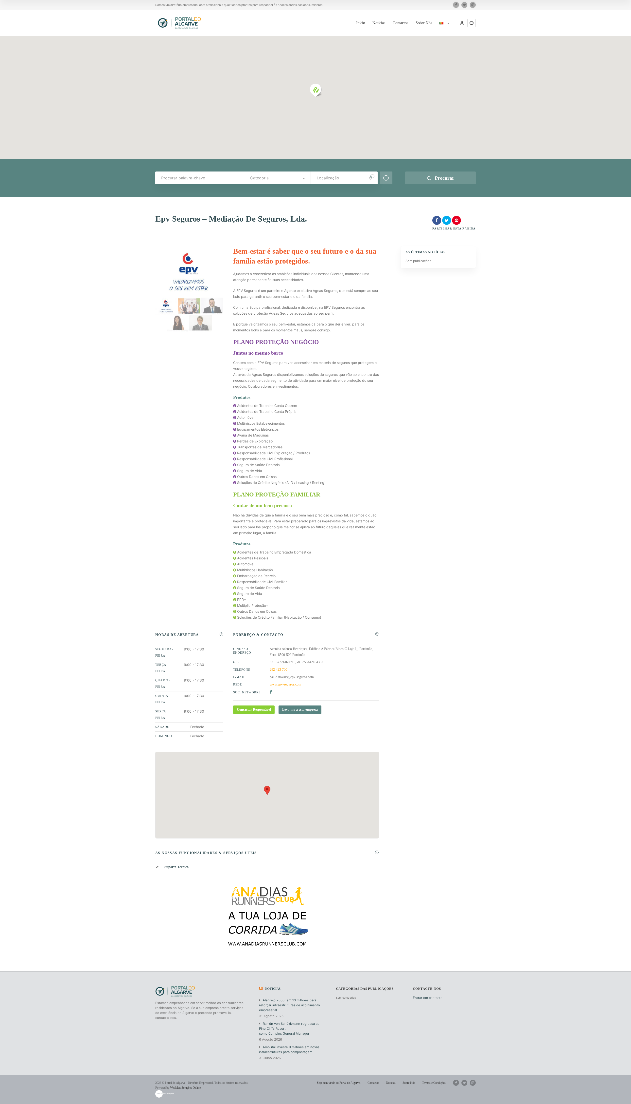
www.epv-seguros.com (285, 684)
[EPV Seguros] (189, 306)
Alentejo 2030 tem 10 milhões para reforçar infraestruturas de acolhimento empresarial (289, 1005)
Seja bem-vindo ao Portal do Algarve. (339, 1083)
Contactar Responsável (254, 709)
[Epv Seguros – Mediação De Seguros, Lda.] (166, 306)
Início (360, 23)
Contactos (400, 23)
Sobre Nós (424, 23)
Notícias (378, 23)
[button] (462, 23)
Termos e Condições (434, 1083)
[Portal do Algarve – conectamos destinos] (180, 23)
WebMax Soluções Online (185, 1087)
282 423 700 (278, 669)
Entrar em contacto (427, 998)
